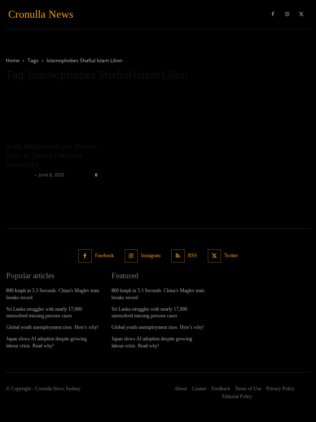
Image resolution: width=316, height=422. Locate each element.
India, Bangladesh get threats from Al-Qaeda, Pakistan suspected (51, 155)
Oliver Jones (19, 174)
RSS (192, 255)
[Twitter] (301, 14)
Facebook (104, 255)
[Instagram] (131, 256)
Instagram (150, 255)
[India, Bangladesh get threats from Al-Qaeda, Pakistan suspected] (53, 113)
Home (13, 60)
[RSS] (178, 256)
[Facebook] (85, 256)
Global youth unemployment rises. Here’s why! (52, 327)
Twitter (231, 255)
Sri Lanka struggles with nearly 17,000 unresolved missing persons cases (44, 312)
